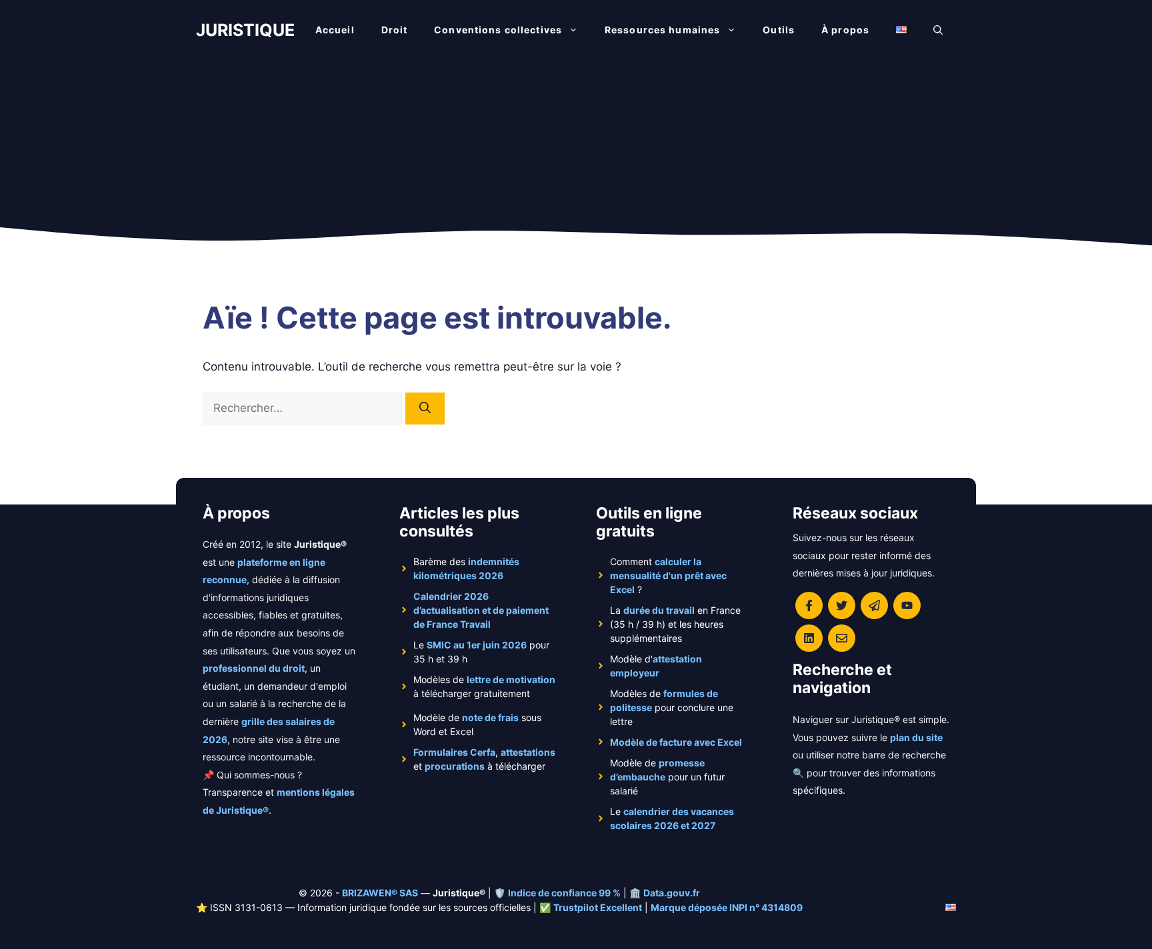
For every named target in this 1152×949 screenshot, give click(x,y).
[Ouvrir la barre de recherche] (938, 30)
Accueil (335, 29)
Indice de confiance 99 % (564, 892)
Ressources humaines (662, 29)
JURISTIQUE (245, 30)
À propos (845, 29)
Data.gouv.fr (671, 892)
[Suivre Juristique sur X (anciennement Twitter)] (841, 605)
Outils (779, 29)
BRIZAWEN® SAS (380, 892)
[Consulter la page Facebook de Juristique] (809, 605)
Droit (394, 29)
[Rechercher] (425, 409)
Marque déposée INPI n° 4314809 (727, 907)
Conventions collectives (498, 29)
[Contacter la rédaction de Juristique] (841, 638)
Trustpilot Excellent (597, 907)
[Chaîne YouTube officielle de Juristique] (907, 605)
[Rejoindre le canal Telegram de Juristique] (874, 605)
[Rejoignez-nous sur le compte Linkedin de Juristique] (809, 638)
